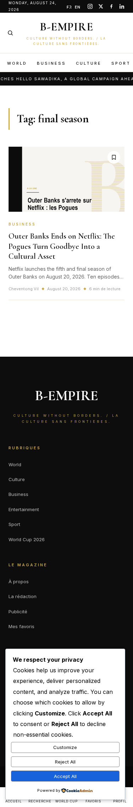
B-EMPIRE (66, 27)
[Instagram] (90, 6)
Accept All (65, 776)
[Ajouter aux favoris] (113, 157)
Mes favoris (21, 626)
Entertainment (24, 509)
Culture (88, 63)
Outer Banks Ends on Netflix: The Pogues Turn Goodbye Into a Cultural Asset (62, 246)
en (78, 7)
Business (51, 63)
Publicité (18, 611)
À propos (19, 581)
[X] (100, 6)
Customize (65, 747)
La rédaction (23, 596)
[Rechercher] (10, 33)
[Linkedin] (122, 6)
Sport (121, 63)
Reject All (65, 762)
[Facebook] (111, 6)
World (17, 63)
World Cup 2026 (27, 539)
